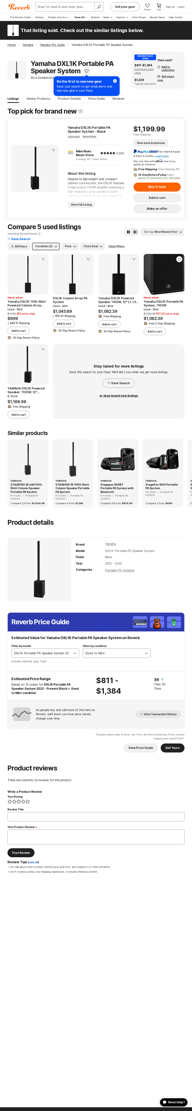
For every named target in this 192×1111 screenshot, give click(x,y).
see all (33, 862)
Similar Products (38, 98)
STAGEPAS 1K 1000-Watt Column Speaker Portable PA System (72, 488)
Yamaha (110, 544)
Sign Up (170, 6)
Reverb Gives (157, 17)
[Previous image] (17, 168)
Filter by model (21, 646)
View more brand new (151, 142)
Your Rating (15, 796)
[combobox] (41, 653)
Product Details (69, 98)
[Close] (115, 81)
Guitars (39, 17)
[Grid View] (128, 232)
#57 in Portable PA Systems (46, 77)
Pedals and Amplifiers (61, 17)
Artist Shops (139, 17)
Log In (181, 6)
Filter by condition (95, 646)
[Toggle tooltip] (80, 111)
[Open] (75, 653)
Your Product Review (21, 827)
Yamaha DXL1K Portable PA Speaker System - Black (89, 130)
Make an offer (157, 208)
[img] (107, 153)
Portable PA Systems (119, 570)
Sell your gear (125, 7)
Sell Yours (172, 748)
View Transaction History (160, 714)
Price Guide (96, 98)
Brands (95, 17)
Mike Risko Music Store (85, 153)
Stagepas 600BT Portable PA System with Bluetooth (117, 488)
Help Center (176, 17)
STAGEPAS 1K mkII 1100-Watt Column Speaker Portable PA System (26, 488)
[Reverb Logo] (19, 7)
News (106, 17)
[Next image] (53, 168)
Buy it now (157, 187)
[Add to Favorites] (86, 71)
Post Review (21, 853)
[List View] (135, 232)
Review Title (16, 809)
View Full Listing (81, 204)
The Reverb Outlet (20, 17)
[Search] (99, 6)
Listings (13, 98)
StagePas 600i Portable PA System (162, 486)
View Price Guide (140, 748)
